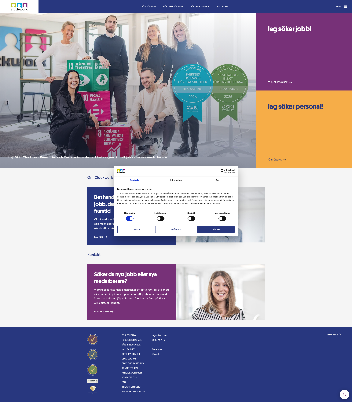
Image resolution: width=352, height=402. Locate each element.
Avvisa (136, 229)
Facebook (157, 349)
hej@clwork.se (159, 335)
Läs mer (98, 237)
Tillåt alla (215, 229)
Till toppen (332, 334)
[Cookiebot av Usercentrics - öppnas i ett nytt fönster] (223, 171)
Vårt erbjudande (200, 6)
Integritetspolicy (131, 386)
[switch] (160, 218)
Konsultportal (130, 368)
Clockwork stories (133, 363)
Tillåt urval (176, 229)
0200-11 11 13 (158, 340)
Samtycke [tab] (135, 180)
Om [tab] (217, 180)
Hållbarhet (223, 6)
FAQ (124, 382)
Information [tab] (176, 180)
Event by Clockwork (133, 391)
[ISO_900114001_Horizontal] (92, 381)
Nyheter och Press (132, 372)
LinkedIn (156, 354)
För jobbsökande (173, 6)
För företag (149, 6)
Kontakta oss (101, 311)
